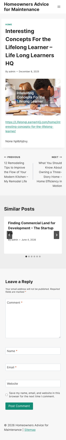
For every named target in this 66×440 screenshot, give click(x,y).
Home (8, 24)
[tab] (26, 256)
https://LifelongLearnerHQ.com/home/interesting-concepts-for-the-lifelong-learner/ (32, 126)
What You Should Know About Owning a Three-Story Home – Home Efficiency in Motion (49, 172)
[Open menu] (59, 6)
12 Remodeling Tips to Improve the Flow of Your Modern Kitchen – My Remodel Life (16, 169)
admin (12, 71)
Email (12, 367)
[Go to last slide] (9, 235)
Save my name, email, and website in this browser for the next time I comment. (34, 394)
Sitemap (30, 429)
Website (12, 383)
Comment (15, 302)
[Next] (56, 235)
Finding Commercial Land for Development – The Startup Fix (31, 228)
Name (12, 351)
